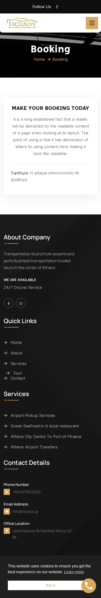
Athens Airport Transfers (34, 447)
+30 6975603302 (26, 491)
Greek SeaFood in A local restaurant (45, 425)
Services (18, 363)
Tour (17, 373)
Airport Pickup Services (33, 415)
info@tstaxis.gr (25, 511)
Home (39, 59)
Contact (18, 378)
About (16, 353)
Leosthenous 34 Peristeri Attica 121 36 (42, 534)
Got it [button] (50, 585)
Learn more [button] (74, 572)
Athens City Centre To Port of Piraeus (46, 436)
